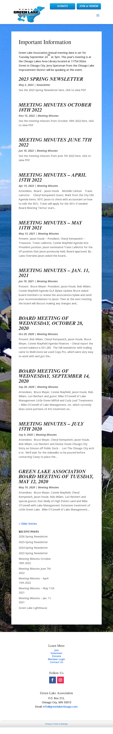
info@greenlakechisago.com (60, 706)
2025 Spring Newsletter (33, 542)
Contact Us (56, 662)
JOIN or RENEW (88, 6)
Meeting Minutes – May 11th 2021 (50, 225)
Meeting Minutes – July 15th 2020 (51, 426)
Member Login (56, 659)
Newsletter (43, 85)
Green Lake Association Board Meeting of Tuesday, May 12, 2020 (56, 476)
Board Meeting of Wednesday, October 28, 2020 (51, 323)
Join (56, 650)
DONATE (62, 6)
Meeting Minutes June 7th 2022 (55, 142)
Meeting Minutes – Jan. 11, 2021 (54, 273)
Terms (56, 724)
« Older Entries (28, 523)
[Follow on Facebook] (52, 680)
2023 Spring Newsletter (51, 78)
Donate (56, 656)
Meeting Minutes (48, 115)
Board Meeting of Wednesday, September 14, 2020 (54, 375)
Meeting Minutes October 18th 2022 (55, 107)
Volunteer (56, 653)
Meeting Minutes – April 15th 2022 (52, 177)
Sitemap (64, 724)
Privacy (48, 724)
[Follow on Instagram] (60, 680)
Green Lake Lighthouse (33, 608)
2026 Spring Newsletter (33, 536)
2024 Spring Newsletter (33, 547)
